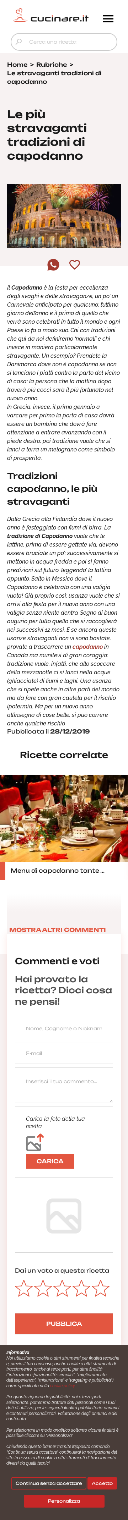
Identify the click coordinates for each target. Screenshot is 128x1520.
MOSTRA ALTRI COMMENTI (57, 929)
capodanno (88, 646)
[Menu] (108, 19)
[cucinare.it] (51, 15)
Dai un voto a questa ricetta (62, 1270)
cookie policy (62, 1385)
